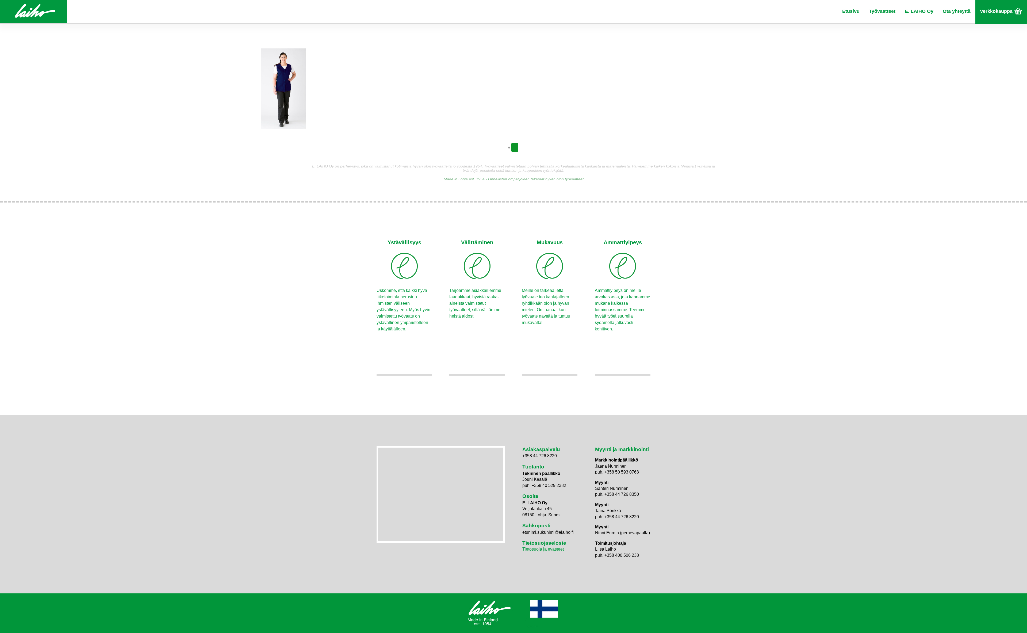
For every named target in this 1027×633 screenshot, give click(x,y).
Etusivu (851, 11)
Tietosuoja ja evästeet (543, 549)
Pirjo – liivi (514, 147)
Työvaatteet (882, 11)
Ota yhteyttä (957, 11)
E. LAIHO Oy (919, 11)
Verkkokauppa (996, 11)
